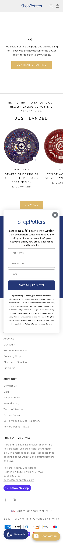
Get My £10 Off (31, 285)
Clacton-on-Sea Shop (16, 362)
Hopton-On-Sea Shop (16, 350)
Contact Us (10, 385)
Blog (6, 391)
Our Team (9, 344)
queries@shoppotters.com (19, 479)
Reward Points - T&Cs (16, 426)
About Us (9, 338)
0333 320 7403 (12, 475)
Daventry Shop (12, 356)
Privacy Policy (12, 415)
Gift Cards (9, 367)
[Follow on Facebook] (5, 500)
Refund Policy (11, 403)
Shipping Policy (12, 397)
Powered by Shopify (46, 519)
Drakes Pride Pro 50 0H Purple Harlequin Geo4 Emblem (21, 178)
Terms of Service (13, 409)
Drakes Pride (22, 169)
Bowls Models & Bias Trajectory (22, 420)
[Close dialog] (55, 215)
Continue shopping (31, 64)
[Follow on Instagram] (14, 500)
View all (31, 204)
